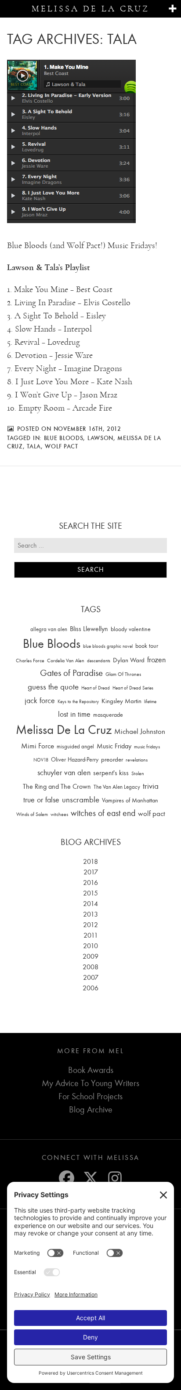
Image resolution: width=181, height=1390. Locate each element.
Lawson (100, 437)
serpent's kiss (111, 773)
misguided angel (75, 746)
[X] (90, 1178)
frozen (156, 659)
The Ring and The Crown (57, 787)
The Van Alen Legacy (117, 786)
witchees (59, 814)
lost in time (74, 714)
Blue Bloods (63, 437)
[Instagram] (115, 1178)
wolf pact (61, 446)
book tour (146, 646)
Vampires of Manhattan (130, 800)
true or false (41, 800)
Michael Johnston (139, 731)
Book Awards (90, 1070)
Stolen (137, 773)
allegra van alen (48, 629)
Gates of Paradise (71, 673)
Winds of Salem (32, 814)
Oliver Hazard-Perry (74, 759)
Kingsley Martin (121, 701)
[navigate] (172, 9)
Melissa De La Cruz (64, 729)
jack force (40, 700)
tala (34, 446)
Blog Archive (90, 1110)
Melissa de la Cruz (90, 9)
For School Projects (90, 1096)
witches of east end (103, 813)
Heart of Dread (95, 688)
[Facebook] (66, 1178)
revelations (137, 760)
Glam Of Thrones (123, 674)
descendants (98, 661)
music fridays (147, 747)
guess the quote (53, 687)
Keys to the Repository (78, 701)
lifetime (150, 701)
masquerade (108, 714)
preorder (112, 759)
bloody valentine (131, 629)
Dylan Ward (129, 660)
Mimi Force (37, 745)
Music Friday (114, 746)
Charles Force (30, 660)
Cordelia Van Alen (65, 660)
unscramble (80, 800)
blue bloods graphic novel (108, 646)
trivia (151, 786)
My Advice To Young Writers (90, 1083)
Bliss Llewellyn (89, 629)
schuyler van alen (63, 772)
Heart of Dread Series (132, 688)
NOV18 (40, 760)
